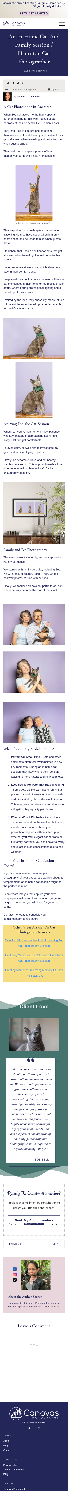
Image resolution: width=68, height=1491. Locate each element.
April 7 (55, 89)
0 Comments (34, 96)
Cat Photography (35, 71)
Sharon (21, 96)
